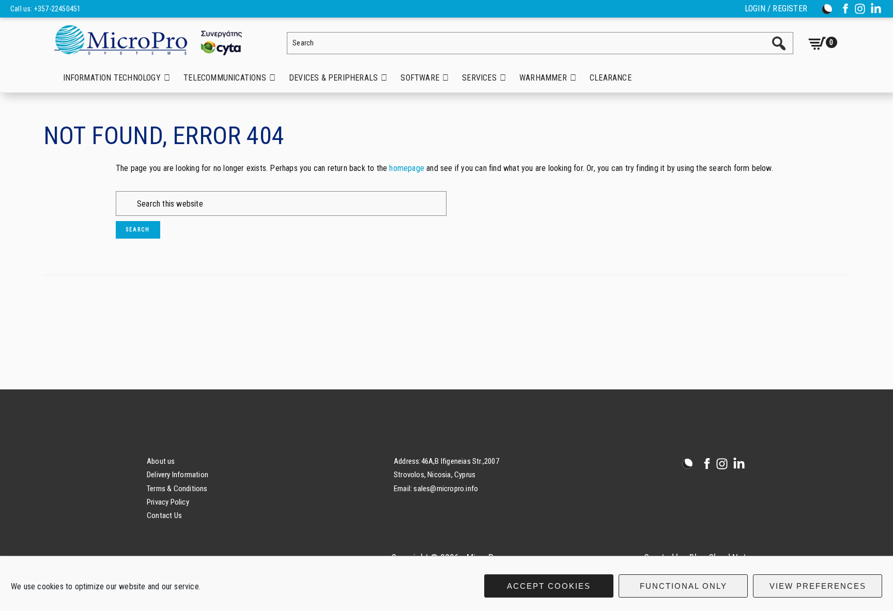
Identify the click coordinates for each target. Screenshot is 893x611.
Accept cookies (549, 586)
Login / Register (776, 9)
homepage (406, 168)
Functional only (683, 586)
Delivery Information (177, 474)
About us (161, 461)
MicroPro (156, 39)
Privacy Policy (168, 502)
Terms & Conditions (177, 488)
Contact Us (164, 515)
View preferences (817, 586)
